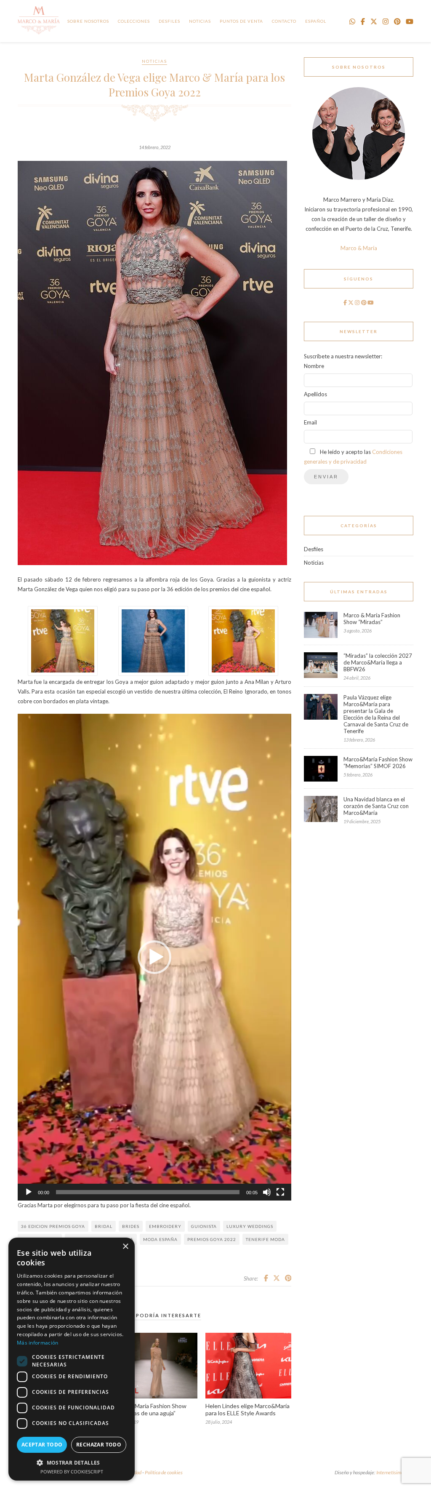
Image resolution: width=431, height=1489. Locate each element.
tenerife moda (265, 1239)
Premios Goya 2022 (211, 1239)
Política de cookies (164, 1472)
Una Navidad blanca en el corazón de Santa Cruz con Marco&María (376, 806)
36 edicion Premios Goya (53, 1226)
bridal (103, 1226)
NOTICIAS (200, 21)
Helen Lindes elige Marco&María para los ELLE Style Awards (247, 1409)
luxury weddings (249, 1226)
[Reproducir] (28, 1192)
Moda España (160, 1239)
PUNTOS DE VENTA (241, 21)
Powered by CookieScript (71, 1471)
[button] (154, 957)
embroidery (165, 1226)
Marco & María (359, 248)
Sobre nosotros (88, 21)
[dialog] (71, 1359)
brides (130, 1226)
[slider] (147, 1192)
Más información (38, 1342)
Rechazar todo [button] (98, 1444)
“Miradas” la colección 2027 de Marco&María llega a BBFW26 (377, 662)
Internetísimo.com (394, 1472)
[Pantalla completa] (280, 1192)
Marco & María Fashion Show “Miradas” (371, 618)
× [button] (125, 1247)
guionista (204, 1226)
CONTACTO (284, 21)
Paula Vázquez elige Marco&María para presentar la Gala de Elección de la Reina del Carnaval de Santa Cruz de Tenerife (375, 714)
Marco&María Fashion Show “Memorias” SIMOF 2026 (377, 762)
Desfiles (169, 21)
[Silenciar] (267, 1192)
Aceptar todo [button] (42, 1444)
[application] (154, 957)
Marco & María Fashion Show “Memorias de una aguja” (149, 1409)
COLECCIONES (134, 21)
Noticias (154, 61)
